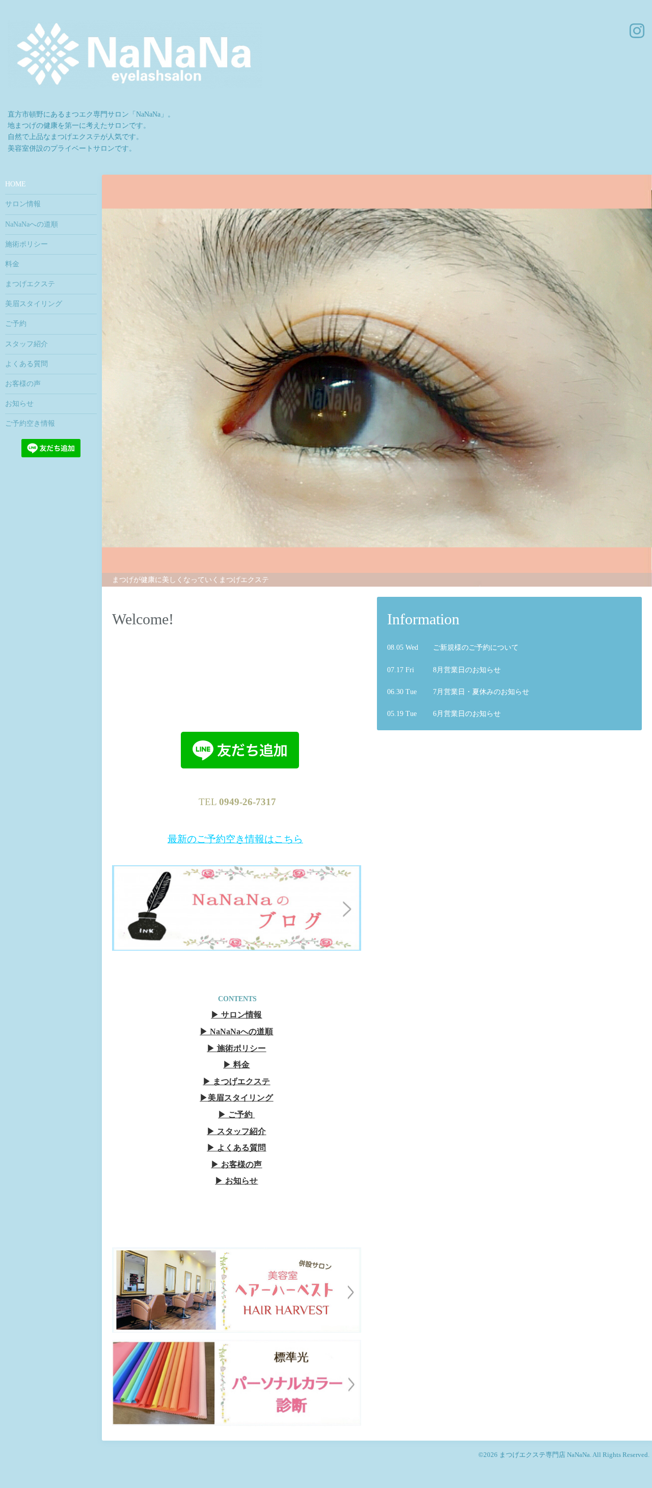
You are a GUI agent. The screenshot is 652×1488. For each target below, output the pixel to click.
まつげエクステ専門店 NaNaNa (544, 1455)
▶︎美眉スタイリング (236, 1098)
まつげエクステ (30, 284)
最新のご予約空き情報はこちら (235, 839)
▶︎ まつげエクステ (236, 1082)
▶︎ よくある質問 (236, 1148)
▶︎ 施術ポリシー (236, 1048)
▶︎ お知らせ (236, 1181)
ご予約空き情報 (30, 423)
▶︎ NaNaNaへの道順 (236, 1032)
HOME (15, 184)
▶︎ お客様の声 (236, 1165)
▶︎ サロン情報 (236, 1015)
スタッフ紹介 (26, 344)
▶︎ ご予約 (235, 1115)
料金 (12, 264)
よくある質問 (26, 364)
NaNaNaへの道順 (31, 224)
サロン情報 (23, 204)
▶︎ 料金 (236, 1065)
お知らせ (19, 403)
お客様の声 (23, 384)
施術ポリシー (26, 244)
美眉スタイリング (33, 304)
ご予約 (15, 323)
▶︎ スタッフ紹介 (236, 1131)
